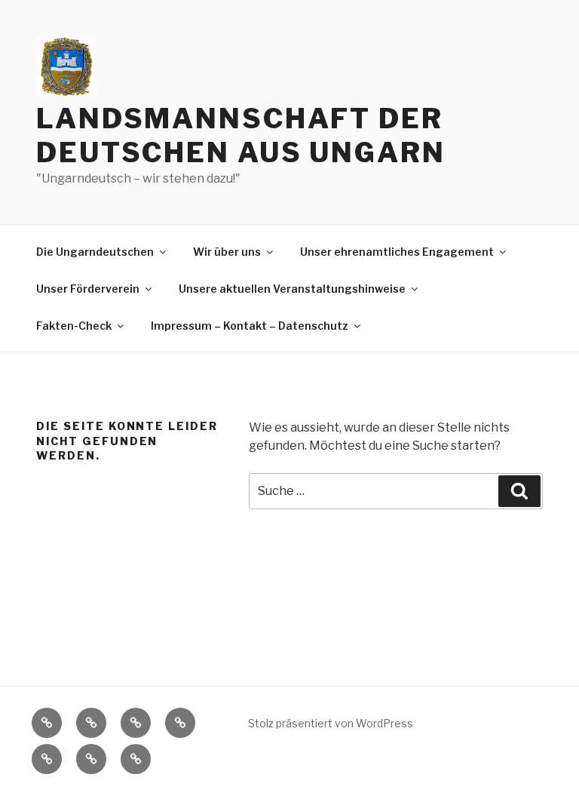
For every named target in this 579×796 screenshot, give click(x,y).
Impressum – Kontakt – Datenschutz (249, 325)
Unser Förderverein (87, 288)
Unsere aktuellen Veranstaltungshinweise (292, 288)
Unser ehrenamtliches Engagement (397, 251)
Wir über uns (227, 251)
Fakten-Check (74, 325)
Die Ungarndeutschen (95, 251)
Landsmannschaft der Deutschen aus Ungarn (241, 135)
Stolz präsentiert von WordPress (330, 723)
